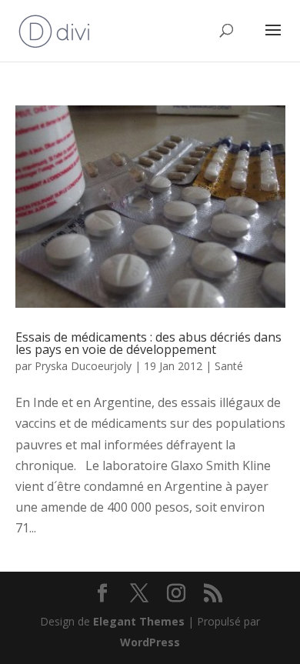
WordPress (150, 642)
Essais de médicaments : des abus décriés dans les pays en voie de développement (148, 343)
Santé (229, 366)
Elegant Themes (139, 621)
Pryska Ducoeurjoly (83, 366)
